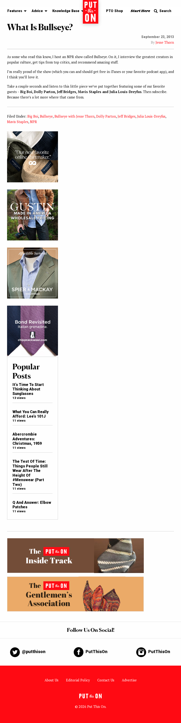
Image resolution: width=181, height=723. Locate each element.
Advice (37, 11)
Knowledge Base (65, 11)
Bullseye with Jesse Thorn (74, 116)
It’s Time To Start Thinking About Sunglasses (28, 389)
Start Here (140, 11)
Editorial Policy (78, 680)
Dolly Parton (106, 116)
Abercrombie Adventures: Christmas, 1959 (27, 439)
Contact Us (105, 680)
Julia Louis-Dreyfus (151, 116)
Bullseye (46, 116)
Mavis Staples (17, 122)
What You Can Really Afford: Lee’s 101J (30, 414)
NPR (33, 122)
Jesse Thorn (165, 42)
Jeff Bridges (127, 116)
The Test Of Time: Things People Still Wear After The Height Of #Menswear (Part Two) (30, 473)
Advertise (129, 680)
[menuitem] (16, 11)
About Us (51, 680)
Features (14, 11)
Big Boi (32, 116)
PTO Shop (114, 11)
